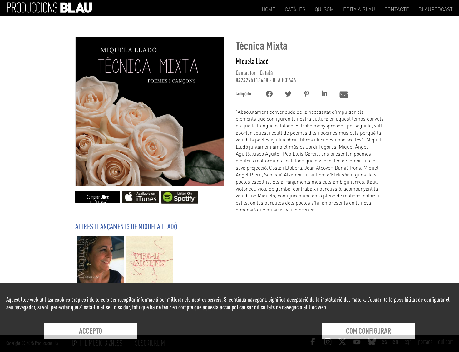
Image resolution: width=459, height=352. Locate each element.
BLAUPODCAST (435, 9)
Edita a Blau (359, 9)
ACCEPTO (90, 330)
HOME (268, 9)
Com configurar (368, 330)
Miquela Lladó (252, 61)
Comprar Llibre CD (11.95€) (98, 199)
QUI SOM (324, 9)
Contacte (396, 9)
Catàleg (295, 9)
